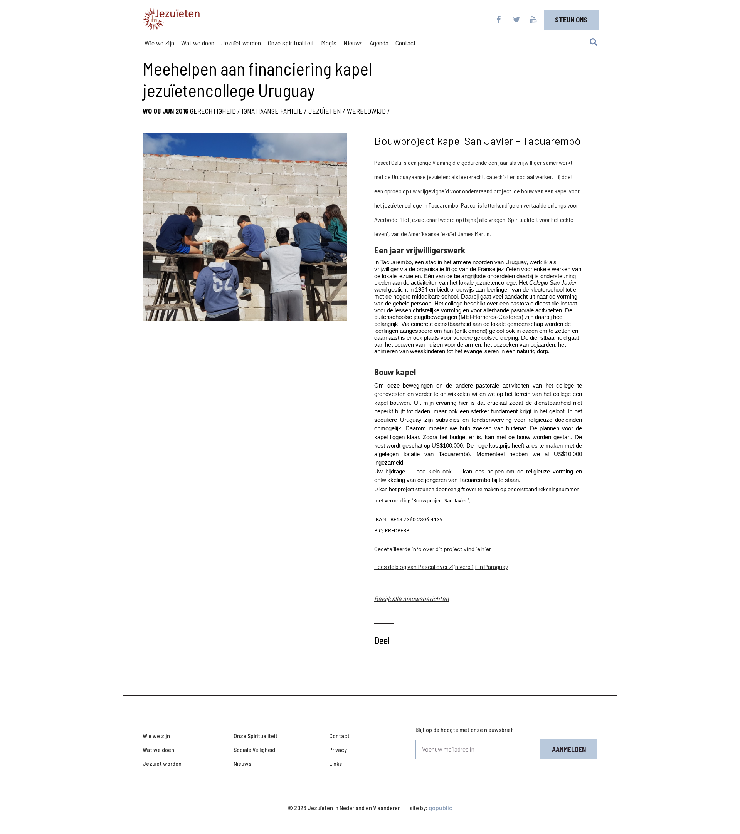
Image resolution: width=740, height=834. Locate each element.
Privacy (338, 749)
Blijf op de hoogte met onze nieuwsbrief (464, 729)
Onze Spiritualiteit (256, 735)
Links (335, 763)
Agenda (379, 43)
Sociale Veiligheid (254, 749)
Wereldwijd (366, 111)
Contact (405, 43)
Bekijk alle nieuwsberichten (411, 598)
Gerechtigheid (213, 111)
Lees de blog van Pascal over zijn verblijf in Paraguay (441, 566)
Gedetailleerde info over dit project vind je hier (432, 548)
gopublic (440, 807)
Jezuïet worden (241, 43)
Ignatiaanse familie (272, 111)
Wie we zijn (159, 43)
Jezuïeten (324, 111)
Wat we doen (197, 43)
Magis (328, 43)
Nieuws (353, 43)
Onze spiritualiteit (291, 43)
